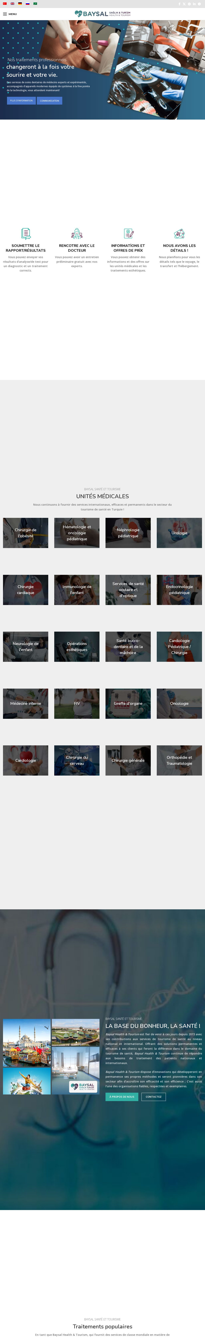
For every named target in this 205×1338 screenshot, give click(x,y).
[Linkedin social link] (194, 4)
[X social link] (184, 4)
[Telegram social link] (199, 4)
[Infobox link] (25, 250)
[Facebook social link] (179, 4)
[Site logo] (102, 14)
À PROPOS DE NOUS (122, 1096)
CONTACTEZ (154, 1096)
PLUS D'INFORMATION (21, 100)
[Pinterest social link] (189, 4)
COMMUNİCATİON (49, 100)
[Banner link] (25, 533)
